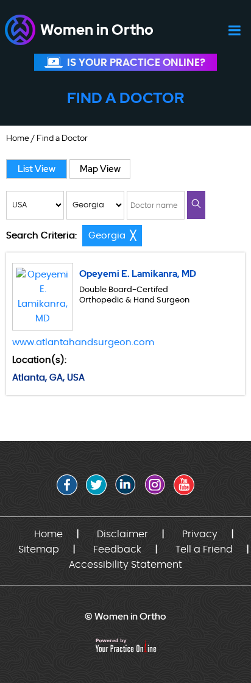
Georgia (106, 235)
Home (17, 137)
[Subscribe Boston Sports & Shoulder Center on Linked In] (125, 484)
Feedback (117, 549)
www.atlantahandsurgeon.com (83, 342)
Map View (100, 169)
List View (36, 169)
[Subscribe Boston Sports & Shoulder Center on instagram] (154, 484)
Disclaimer (122, 534)
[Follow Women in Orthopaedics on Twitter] (96, 484)
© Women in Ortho (125, 616)
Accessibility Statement (125, 565)
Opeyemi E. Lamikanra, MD (137, 274)
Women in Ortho (97, 29)
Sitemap (38, 549)
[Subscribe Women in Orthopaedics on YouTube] (184, 484)
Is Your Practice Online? (136, 62)
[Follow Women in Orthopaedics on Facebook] (67, 484)
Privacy (199, 534)
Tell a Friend (204, 549)
